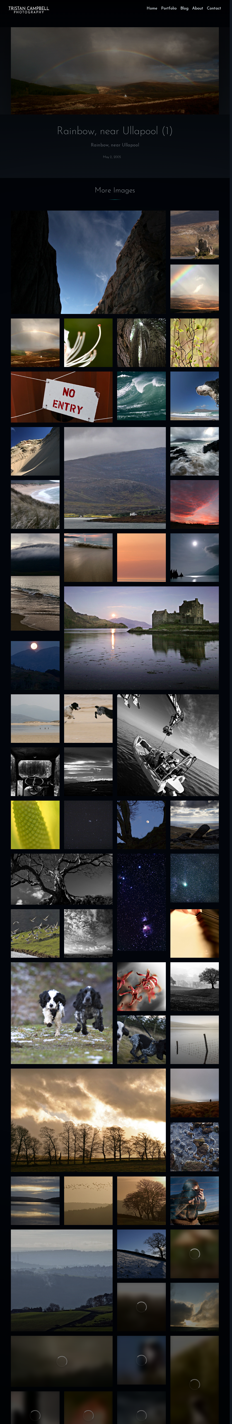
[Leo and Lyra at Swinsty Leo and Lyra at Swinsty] (62, 1013)
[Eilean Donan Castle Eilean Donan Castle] (141, 638)
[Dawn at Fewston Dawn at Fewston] (88, 1200)
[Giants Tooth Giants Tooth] (141, 1307)
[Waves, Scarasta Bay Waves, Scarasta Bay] (141, 396)
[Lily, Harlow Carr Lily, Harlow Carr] (35, 825)
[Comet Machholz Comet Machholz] (194, 878)
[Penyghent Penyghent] (88, 771)
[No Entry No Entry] (62, 397)
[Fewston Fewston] (88, 933)
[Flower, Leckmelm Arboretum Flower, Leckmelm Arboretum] (88, 342)
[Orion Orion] (141, 902)
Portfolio (169, 9)
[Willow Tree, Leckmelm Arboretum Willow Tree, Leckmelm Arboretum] (194, 342)
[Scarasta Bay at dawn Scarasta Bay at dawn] (194, 504)
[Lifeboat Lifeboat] (168, 745)
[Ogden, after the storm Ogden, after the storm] (62, 1361)
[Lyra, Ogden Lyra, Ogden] (141, 1360)
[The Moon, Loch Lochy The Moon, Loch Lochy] (194, 557)
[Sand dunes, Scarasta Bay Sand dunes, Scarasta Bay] (35, 451)
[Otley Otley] (62, 1280)
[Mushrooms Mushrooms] (194, 1254)
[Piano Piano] (194, 933)
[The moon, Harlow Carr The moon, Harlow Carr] (141, 825)
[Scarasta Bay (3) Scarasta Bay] (35, 504)
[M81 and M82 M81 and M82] (88, 825)
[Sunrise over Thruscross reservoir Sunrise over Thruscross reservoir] (35, 1200)
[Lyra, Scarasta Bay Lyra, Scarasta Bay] (194, 396)
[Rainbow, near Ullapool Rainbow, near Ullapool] (194, 289)
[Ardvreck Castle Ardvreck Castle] (194, 235)
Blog (184, 9)
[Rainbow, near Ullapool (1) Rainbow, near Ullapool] (35, 342)
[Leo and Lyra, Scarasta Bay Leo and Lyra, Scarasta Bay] (88, 718)
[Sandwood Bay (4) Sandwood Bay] (88, 262)
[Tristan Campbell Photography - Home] (28, 10)
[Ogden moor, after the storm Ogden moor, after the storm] (194, 1307)
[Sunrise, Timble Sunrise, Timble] (141, 1200)
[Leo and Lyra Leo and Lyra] (35, 933)
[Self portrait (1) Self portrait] (194, 1200)
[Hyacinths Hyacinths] (141, 986)
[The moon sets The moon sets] (35, 665)
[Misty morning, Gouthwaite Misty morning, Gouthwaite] (194, 986)
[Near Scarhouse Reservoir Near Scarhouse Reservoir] (62, 879)
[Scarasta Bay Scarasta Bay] (35, 582)
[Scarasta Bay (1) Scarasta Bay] (88, 557)
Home (152, 9)
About (197, 9)
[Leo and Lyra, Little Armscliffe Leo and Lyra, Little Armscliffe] (141, 1040)
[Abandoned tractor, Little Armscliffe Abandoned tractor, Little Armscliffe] (35, 771)
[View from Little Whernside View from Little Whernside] (194, 825)
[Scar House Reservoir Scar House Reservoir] (194, 1040)
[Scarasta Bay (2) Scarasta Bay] (194, 451)
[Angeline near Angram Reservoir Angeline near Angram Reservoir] (194, 1093)
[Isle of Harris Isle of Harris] (115, 478)
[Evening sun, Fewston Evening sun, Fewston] (88, 1120)
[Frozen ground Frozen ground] (194, 1147)
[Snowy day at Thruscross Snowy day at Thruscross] (141, 1254)
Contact (214, 9)
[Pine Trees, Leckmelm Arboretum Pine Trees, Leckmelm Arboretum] (141, 342)
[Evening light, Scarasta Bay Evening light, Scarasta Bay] (141, 557)
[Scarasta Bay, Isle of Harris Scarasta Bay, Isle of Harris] (35, 718)
